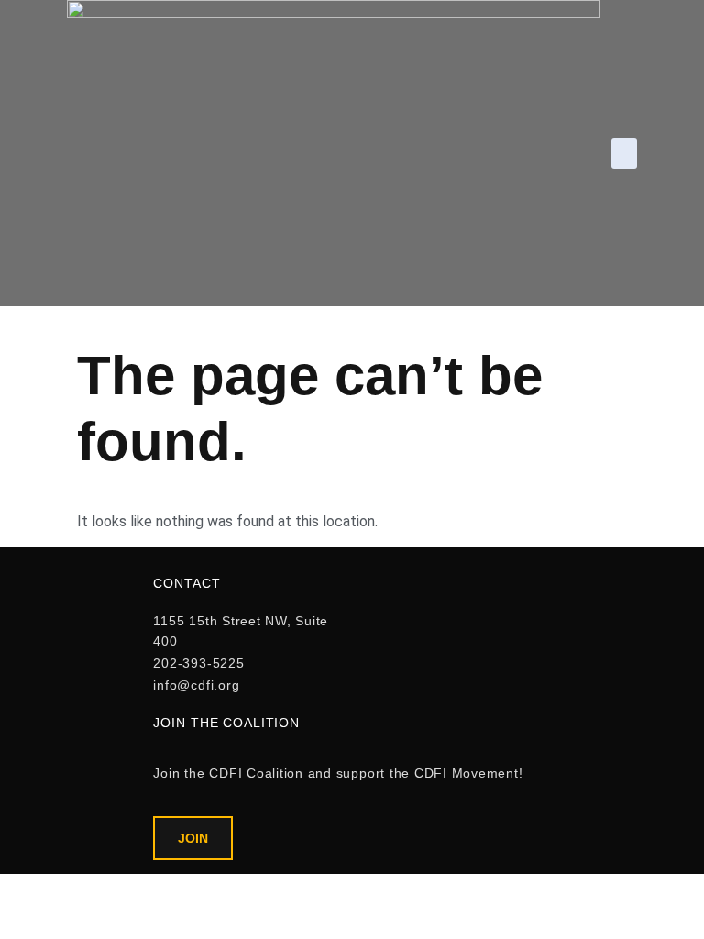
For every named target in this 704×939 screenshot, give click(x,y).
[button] (624, 153)
